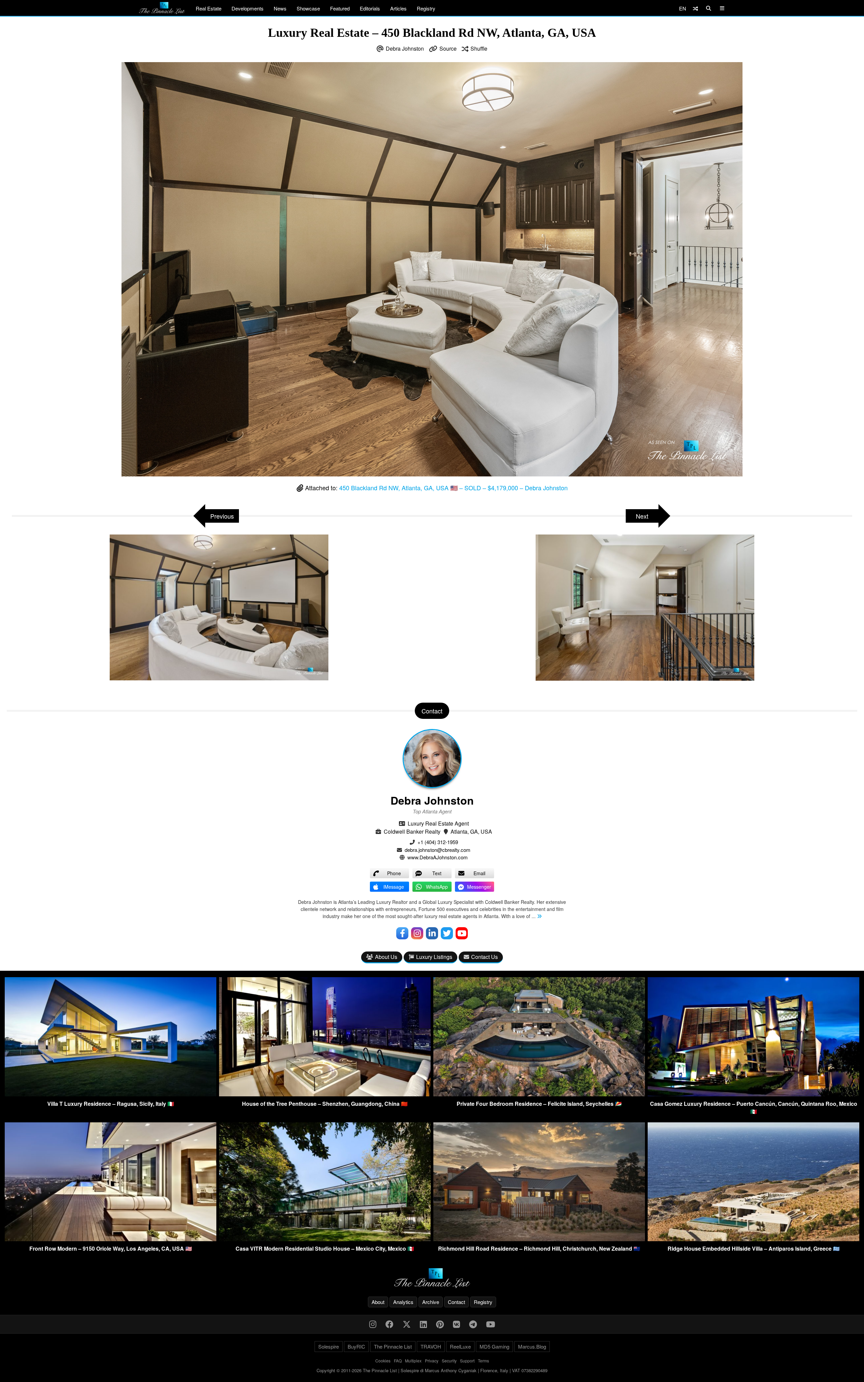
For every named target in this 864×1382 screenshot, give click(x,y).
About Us (386, 957)
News (280, 8)
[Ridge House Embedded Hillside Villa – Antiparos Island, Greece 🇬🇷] (753, 1239)
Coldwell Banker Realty (412, 831)
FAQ (398, 1360)
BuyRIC (356, 1346)
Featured (340, 8)
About (378, 1301)
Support (467, 1360)
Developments (248, 8)
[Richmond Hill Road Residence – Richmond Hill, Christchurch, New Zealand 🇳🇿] (539, 1239)
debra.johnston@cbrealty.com (437, 849)
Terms (483, 1360)
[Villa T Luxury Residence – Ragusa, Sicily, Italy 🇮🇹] (110, 1094)
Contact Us (484, 957)
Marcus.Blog (532, 1346)
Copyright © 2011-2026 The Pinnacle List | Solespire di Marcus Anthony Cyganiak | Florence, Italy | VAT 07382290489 (432, 1370)
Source (448, 48)
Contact (456, 1301)
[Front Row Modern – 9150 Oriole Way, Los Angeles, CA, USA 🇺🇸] (110, 1239)
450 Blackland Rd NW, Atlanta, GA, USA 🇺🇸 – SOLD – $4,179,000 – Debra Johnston (453, 487)
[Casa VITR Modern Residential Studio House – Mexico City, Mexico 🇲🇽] (325, 1239)
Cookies (382, 1360)
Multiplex (413, 1360)
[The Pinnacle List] (432, 1278)
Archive (430, 1301)
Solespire (328, 1346)
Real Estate (208, 8)
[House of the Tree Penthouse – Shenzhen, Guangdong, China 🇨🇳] (325, 1094)
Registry (426, 8)
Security (449, 1360)
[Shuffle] (695, 8)
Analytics (403, 1301)
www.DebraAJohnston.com (437, 857)
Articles (398, 8)
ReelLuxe (460, 1346)
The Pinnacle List (393, 1346)
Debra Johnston (405, 48)
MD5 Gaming (494, 1346)
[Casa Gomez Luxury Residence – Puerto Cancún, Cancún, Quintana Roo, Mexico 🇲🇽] (753, 1094)
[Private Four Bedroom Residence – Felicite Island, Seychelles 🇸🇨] (539, 1094)
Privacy (431, 1360)
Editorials (370, 8)
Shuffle (478, 48)
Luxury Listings (434, 957)
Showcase (308, 8)
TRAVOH (431, 1346)
